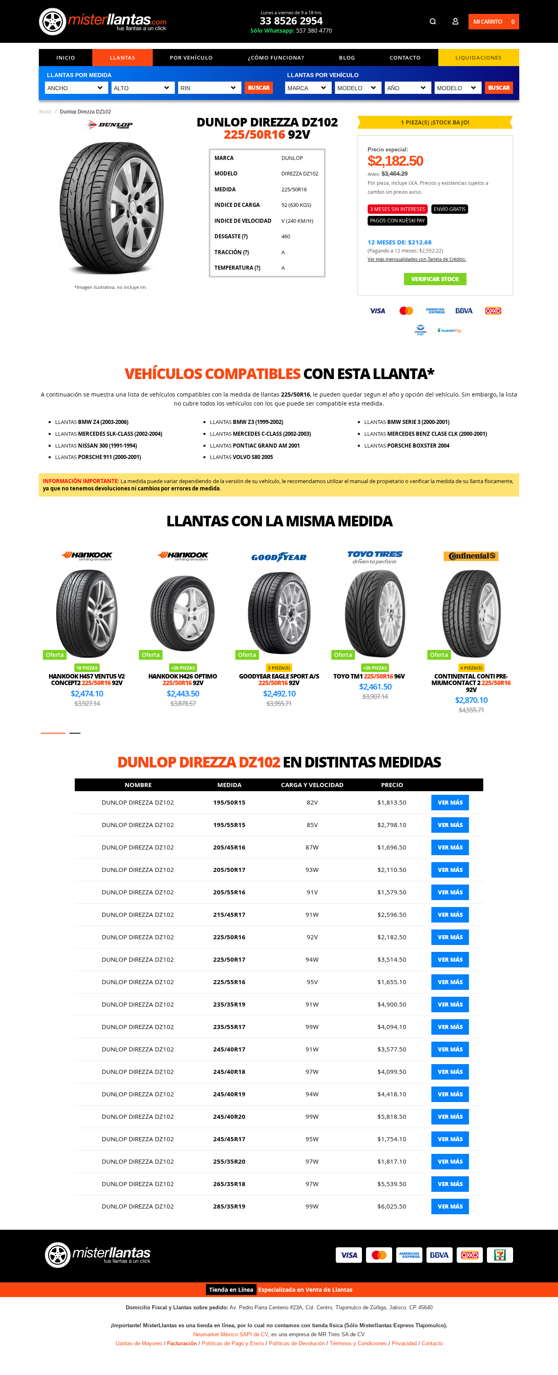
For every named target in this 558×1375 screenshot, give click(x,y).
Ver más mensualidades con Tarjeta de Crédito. (417, 259)
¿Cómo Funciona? (276, 57)
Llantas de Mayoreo (139, 1343)
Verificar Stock (435, 279)
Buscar (259, 87)
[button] (46, 733)
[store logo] (104, 22)
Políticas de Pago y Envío (233, 1343)
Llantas (122, 57)
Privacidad (404, 1343)
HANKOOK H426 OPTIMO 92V (86, 679)
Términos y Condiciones (358, 1343)
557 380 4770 (291, 30)
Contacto (405, 57)
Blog (347, 57)
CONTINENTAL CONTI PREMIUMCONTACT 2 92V (375, 683)
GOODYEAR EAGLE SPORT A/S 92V (183, 679)
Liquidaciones (478, 57)
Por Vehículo (191, 57)
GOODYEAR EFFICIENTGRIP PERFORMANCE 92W (471, 683)
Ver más (450, 802)
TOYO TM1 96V (272, 676)
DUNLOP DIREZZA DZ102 (138, 802)
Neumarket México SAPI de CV (230, 1334)
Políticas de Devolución (297, 1343)
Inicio (65, 57)
